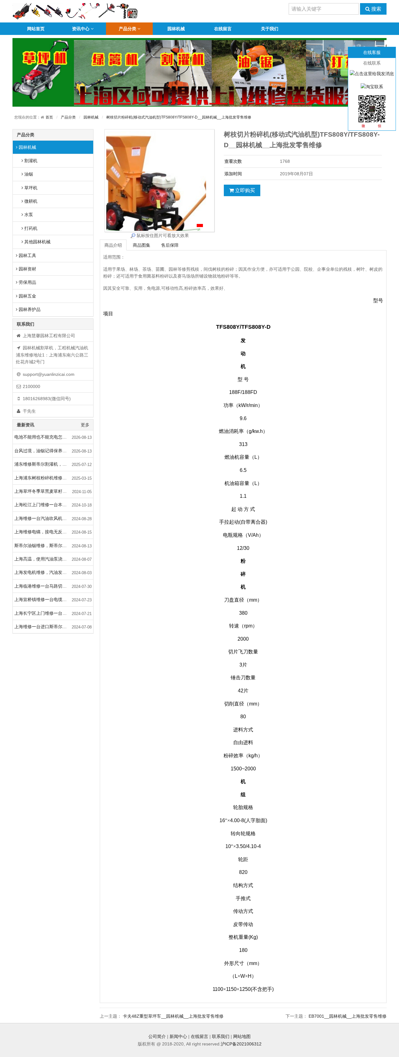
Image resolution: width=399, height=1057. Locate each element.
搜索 (375, 9)
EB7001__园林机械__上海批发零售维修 (348, 1016)
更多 (85, 424)
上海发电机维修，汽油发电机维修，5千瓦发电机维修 (53, 572)
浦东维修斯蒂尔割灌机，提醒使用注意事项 (53, 464)
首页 (49, 117)
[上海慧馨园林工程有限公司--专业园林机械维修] (75, 10)
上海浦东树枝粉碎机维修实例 (42, 477)
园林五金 (26, 295)
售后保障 (170, 245)
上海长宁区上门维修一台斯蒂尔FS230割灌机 (53, 613)
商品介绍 (113, 245)
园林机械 (176, 28)
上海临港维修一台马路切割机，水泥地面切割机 (53, 586)
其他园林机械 (36, 241)
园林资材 (26, 268)
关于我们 (269, 28)
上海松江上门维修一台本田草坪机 (47, 504)
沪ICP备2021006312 (241, 1043)
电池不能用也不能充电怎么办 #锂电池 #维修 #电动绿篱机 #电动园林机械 (53, 436)
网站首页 (36, 28)
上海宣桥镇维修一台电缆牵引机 (44, 599)
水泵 (28, 214)
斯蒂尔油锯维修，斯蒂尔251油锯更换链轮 (53, 545)
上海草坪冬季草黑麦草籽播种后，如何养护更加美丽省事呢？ (53, 491)
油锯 (28, 174)
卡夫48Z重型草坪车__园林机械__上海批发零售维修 (173, 1016)
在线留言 (223, 28)
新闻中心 (178, 1036)
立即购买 (244, 190)
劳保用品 (26, 282)
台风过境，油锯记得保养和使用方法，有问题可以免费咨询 (53, 450)
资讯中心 (80, 28)
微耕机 (30, 201)
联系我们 (220, 1036)
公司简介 (157, 1036)
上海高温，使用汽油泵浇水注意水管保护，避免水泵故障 (53, 558)
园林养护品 (29, 309)
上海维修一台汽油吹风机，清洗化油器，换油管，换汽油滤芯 (53, 518)
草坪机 (30, 187)
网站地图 (242, 1036)
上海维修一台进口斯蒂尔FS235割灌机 (51, 626)
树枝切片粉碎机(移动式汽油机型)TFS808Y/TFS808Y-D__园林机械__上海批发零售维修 (178, 117)
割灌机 (30, 160)
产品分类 (127, 28)
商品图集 (141, 245)
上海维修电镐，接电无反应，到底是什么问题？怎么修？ (53, 531)
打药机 (30, 228)
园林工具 (26, 255)
